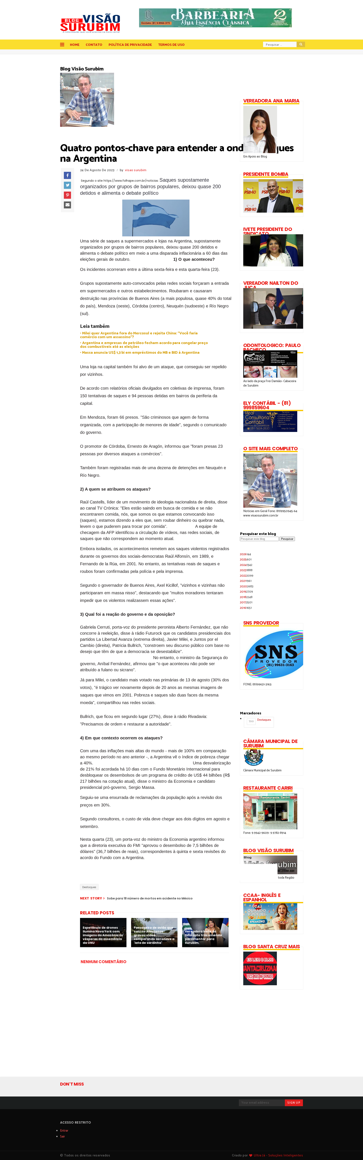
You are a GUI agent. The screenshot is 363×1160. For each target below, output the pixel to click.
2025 (245, 559)
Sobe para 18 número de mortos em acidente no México (150, 898)
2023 (246, 570)
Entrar (64, 1130)
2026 (245, 554)
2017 (246, 602)
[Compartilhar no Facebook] (67, 175)
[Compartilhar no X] (67, 185)
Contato (94, 45)
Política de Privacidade (130, 45)
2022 (246, 575)
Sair (62, 1136)
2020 (246, 586)
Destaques (89, 887)
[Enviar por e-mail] (67, 205)
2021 (245, 581)
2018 (246, 597)
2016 (246, 607)
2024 (246, 565)
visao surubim (135, 170)
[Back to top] (353, 1150)
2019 (246, 591)
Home (74, 45)
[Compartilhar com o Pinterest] (67, 195)
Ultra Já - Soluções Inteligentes (278, 1155)
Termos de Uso (171, 45)
